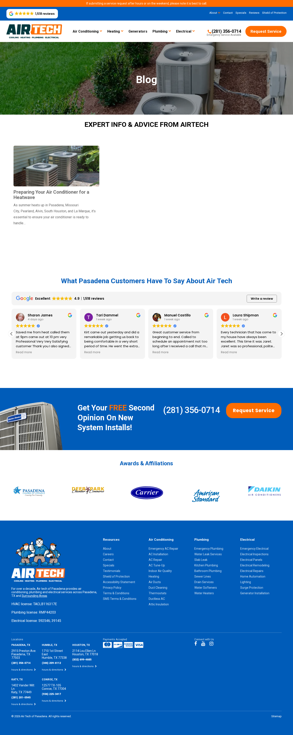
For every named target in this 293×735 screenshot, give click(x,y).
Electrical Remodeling (254, 565)
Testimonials (111, 571)
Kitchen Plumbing (206, 565)
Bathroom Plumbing (208, 571)
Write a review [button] (262, 298)
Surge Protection (251, 587)
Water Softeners (205, 587)
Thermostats (157, 593)
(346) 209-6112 (51, 663)
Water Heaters (204, 593)
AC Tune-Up (157, 565)
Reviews (254, 12)
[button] (32, 13)
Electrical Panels (251, 559)
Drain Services (204, 582)
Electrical (183, 31)
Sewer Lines (202, 576)
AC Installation (158, 554)
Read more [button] (24, 352)
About (213, 12)
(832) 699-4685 (81, 659)
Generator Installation (254, 593)
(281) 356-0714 (191, 410)
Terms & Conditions (116, 593)
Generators (137, 31)
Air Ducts (155, 582)
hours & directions (22, 669)
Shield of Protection (274, 12)
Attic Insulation (159, 604)
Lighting (245, 582)
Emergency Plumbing (208, 548)
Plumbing (160, 31)
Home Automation (252, 576)
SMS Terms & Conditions (119, 598)
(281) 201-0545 (20, 697)
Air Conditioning (86, 31)
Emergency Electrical (254, 548)
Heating (113, 31)
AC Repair (155, 559)
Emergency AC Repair (163, 548)
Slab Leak (200, 559)
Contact (228, 12)
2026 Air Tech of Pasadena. (31, 716)
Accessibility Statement (119, 582)
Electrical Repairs (251, 571)
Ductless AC (157, 598)
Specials (241, 12)
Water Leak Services (208, 554)
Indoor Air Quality (160, 571)
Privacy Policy (112, 587)
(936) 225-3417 (51, 694)
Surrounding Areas (34, 595)
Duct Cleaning (158, 587)
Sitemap (276, 716)
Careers (108, 554)
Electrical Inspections (254, 554)
